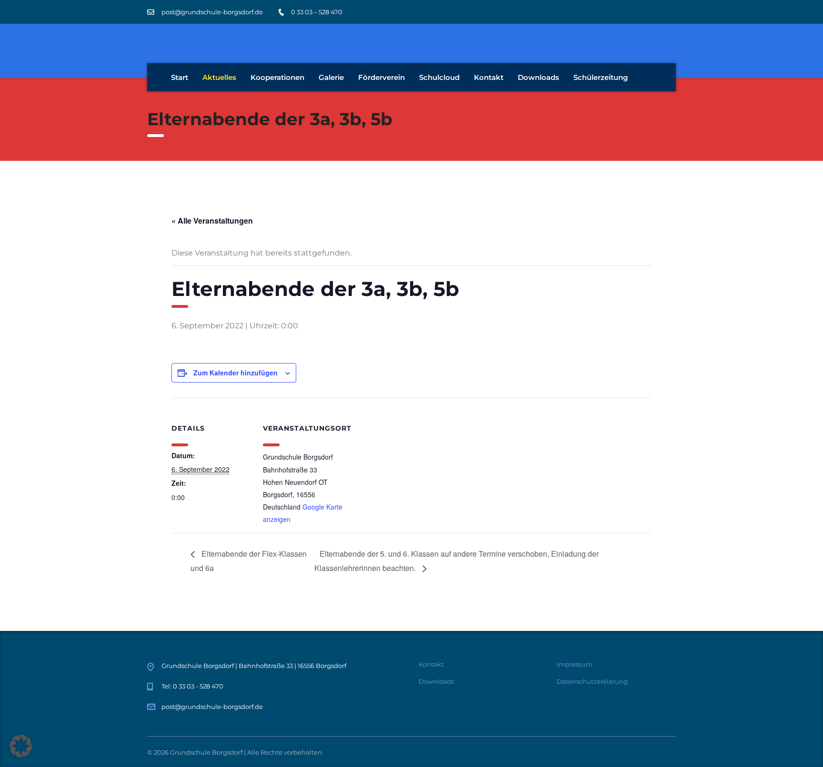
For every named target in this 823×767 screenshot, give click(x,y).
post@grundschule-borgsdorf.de (212, 706)
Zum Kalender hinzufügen (235, 372)
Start (179, 77)
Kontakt (488, 77)
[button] (21, 746)
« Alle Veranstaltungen (212, 220)
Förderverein (381, 77)
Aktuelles (219, 77)
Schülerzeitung (600, 77)
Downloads (538, 77)
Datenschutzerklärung (592, 681)
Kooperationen (277, 77)
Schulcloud (439, 77)
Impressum (574, 664)
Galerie (331, 77)
